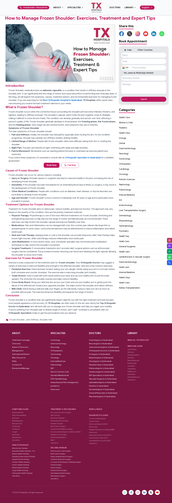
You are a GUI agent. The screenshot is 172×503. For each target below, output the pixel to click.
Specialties (74, 7)
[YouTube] (157, 492)
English (145, 7)
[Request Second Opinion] (169, 245)
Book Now (51, 165)
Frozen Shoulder (17, 319)
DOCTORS (115, 7)
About (57, 7)
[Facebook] (131, 492)
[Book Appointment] (169, 240)
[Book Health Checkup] (169, 251)
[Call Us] (169, 262)
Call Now (71, 165)
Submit (144, 99)
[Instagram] (137, 492)
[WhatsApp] (169, 257)
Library (129, 7)
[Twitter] (150, 492)
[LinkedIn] (144, 492)
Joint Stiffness (32, 319)
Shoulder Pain (46, 319)
